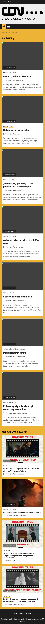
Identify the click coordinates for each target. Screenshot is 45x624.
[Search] (42, 27)
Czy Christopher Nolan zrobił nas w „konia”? (22, 512)
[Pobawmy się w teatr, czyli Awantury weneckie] (22, 386)
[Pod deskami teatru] (22, 332)
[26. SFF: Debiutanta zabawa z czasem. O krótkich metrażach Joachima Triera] (22, 579)
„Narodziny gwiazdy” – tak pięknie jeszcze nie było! (18, 185)
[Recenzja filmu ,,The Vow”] (22, 56)
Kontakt (29, 613)
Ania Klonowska (19, 80)
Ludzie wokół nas (14, 349)
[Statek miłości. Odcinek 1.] (22, 276)
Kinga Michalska (19, 190)
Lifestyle (11, 126)
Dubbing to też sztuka (16, 130)
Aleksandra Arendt (19, 356)
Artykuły (5, 72)
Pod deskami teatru (14, 352)
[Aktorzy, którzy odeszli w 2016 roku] (22, 220)
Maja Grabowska (19, 474)
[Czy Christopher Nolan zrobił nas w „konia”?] (22, 493)
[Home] (4, 26)
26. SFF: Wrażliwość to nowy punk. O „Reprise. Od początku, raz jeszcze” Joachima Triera (18, 556)
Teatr (15, 293)
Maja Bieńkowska (19, 300)
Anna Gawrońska (19, 247)
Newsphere (29, 619)
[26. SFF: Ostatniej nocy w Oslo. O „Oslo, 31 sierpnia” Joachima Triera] (22, 449)
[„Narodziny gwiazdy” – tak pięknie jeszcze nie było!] (22, 163)
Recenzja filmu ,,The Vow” (17, 76)
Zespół (21, 613)
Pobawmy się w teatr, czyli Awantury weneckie (18, 408)
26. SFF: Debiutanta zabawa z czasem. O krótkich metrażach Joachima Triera (20, 600)
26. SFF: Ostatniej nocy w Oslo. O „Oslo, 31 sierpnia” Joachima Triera (21, 470)
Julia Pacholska (19, 134)
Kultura (14, 72)
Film (10, 72)
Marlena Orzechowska (20, 413)
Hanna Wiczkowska (20, 515)
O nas (16, 613)
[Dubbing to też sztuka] (22, 109)
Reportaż (22, 349)
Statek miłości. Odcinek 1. (18, 296)
